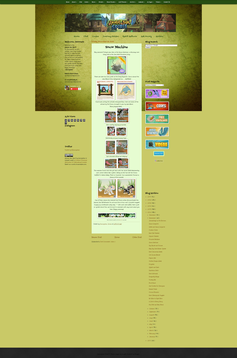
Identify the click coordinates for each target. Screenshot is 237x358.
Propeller (152, 264)
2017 (149, 197)
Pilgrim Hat (152, 258)
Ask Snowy (146, 36)
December (152, 215)
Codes (87, 2)
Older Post (137, 237)
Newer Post (97, 237)
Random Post (159, 153)
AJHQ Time (159, 161)
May (150, 324)
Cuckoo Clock (153, 230)
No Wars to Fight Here (155, 298)
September (152, 312)
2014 (149, 206)
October (152, 309)
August (151, 315)
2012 (149, 212)
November (152, 218)
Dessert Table (153, 289)
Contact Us (167, 2)
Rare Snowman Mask (155, 252)
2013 (149, 209)
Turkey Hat (152, 280)
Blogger (137, 354)
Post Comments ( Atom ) (107, 242)
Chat (80, 2)
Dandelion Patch (154, 270)
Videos (158, 2)
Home (67, 2)
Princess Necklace (154, 239)
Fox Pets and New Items (156, 305)
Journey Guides (110, 36)
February (152, 333)
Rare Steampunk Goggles (156, 295)
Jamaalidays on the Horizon (157, 221)
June (151, 321)
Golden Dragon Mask (155, 261)
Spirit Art (120, 219)
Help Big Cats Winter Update (157, 249)
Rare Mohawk (153, 274)
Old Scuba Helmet (154, 255)
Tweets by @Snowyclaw (72, 150)
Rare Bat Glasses (154, 233)
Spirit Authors (130, 36)
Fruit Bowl (152, 283)
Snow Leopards (153, 224)
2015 (149, 203)
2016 (149, 200)
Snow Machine (153, 242)
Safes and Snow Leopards (157, 227)
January (152, 337)
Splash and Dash (154, 267)
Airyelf (124, 354)
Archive (159, 36)
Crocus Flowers (154, 292)
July (151, 318)
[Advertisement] (118, 9)
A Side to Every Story (156, 301)
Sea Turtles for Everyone (157, 286)
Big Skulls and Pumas (156, 245)
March (151, 330)
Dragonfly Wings (154, 277)
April (151, 327)
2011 (149, 341)
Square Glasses (154, 236)
